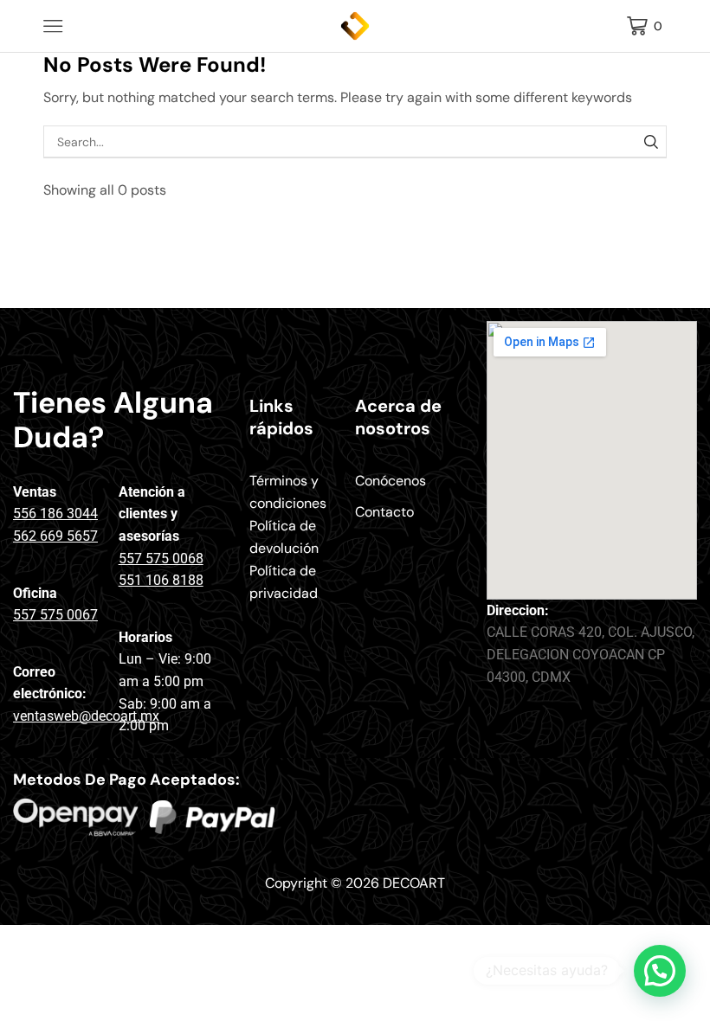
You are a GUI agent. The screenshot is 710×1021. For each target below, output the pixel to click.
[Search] (651, 141)
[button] (660, 971)
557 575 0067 (55, 615)
